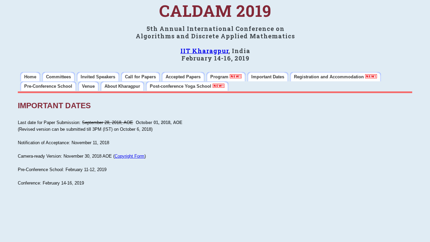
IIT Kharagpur (204, 51)
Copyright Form (129, 156)
